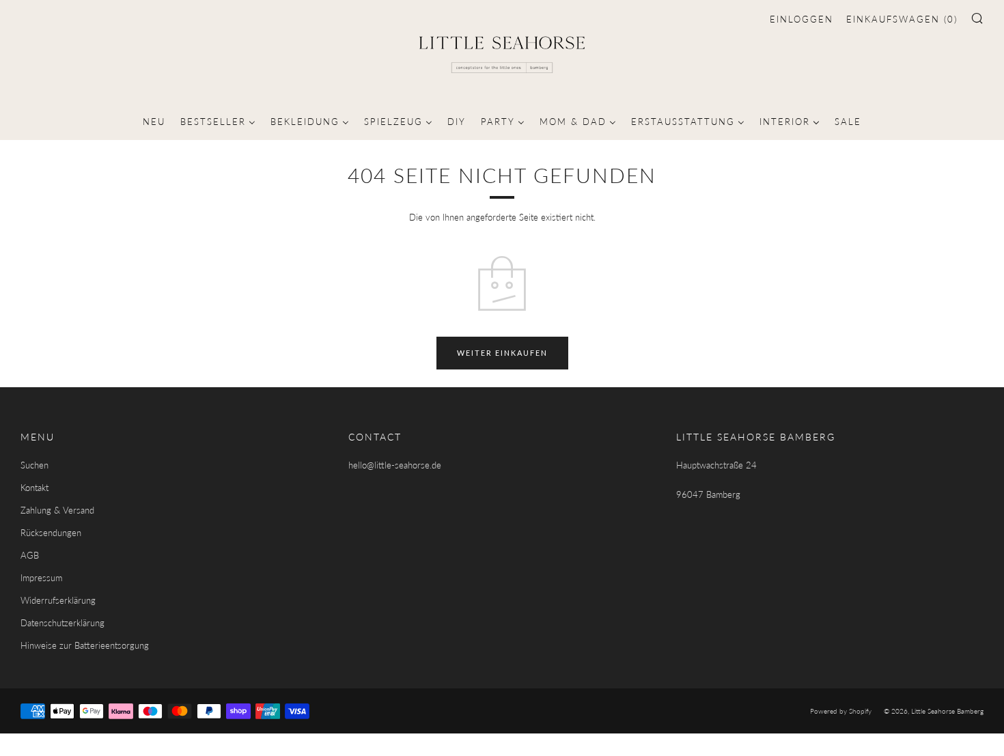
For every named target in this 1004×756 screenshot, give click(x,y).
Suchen (34, 465)
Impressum (41, 577)
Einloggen (801, 19)
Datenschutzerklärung (62, 622)
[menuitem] (154, 120)
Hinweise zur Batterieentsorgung (84, 645)
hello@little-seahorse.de (394, 465)
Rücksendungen (50, 532)
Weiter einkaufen (502, 352)
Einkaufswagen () (902, 19)
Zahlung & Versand (57, 510)
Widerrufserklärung (58, 600)
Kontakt (34, 487)
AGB (29, 555)
